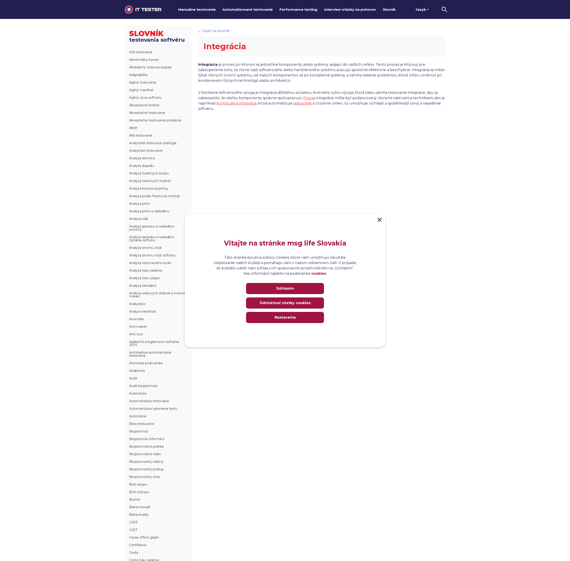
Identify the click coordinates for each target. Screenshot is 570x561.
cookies (318, 273)
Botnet (134, 500)
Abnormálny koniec (144, 60)
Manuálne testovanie (197, 9)
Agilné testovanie (142, 82)
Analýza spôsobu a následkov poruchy (151, 227)
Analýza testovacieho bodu (150, 263)
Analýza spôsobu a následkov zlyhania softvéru (151, 238)
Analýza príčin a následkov (149, 211)
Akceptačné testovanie (147, 113)
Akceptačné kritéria (144, 105)
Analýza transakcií (142, 286)
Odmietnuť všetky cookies (285, 303)
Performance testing (298, 9)
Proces (309, 98)
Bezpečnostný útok (144, 477)
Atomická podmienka (146, 363)
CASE (133, 522)
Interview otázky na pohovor (350, 9)
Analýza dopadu (141, 166)
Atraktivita (137, 371)
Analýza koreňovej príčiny (148, 188)
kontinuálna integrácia (236, 103)
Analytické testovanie (146, 151)
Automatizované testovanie (247, 9)
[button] (444, 9)
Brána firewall (139, 507)
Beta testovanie (141, 424)
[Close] (379, 219)
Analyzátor (137, 304)
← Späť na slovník (214, 31)
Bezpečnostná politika (146, 446)
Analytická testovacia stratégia (152, 143)
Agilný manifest (141, 90)
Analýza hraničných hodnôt (150, 181)
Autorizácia (137, 416)
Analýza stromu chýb (145, 248)
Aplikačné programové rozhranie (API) (154, 343)
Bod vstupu (138, 484)
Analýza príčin (139, 204)
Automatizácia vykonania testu (153, 409)
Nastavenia (285, 317)
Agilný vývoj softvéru (145, 98)
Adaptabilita (138, 75)
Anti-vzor (136, 334)
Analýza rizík (138, 219)
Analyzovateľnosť (142, 311)
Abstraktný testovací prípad (150, 67)
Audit (133, 378)
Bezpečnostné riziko (145, 454)
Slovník (389, 9)
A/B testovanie (140, 52)
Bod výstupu (139, 492)
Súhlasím (285, 288)
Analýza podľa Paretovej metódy (154, 196)
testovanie (302, 103)
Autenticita (137, 393)
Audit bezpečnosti (143, 386)
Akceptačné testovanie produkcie (155, 120)
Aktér (133, 128)
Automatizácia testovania (149, 401)
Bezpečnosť (138, 431)
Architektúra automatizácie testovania (150, 354)
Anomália (136, 319)
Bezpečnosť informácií (146, 439)
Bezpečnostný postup (146, 469)
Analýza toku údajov (144, 278)
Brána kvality (139, 515)
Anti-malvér (138, 327)
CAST (133, 530)
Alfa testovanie (140, 135)
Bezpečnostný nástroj (146, 462)
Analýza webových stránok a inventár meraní (158, 294)
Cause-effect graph (144, 537)
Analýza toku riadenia (145, 270)
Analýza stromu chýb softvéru (152, 255)
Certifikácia (137, 545)
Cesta (133, 553)
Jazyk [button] (421, 9)
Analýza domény (142, 158)
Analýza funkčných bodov (149, 173)
